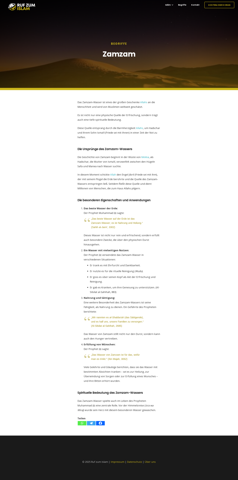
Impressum (117, 461)
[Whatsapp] (82, 423)
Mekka (145, 157)
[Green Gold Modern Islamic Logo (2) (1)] (21, 8)
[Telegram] (91, 423)
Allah (113, 174)
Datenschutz (135, 461)
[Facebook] (100, 423)
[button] (172, 5)
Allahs (143, 102)
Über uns (150, 461)
